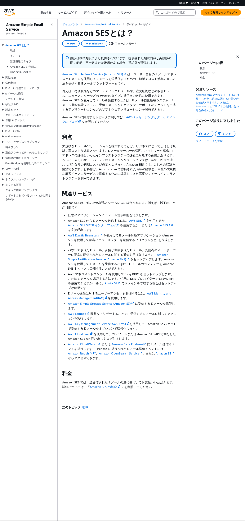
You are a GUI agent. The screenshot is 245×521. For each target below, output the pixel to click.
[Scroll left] (37, 12)
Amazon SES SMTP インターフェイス (93, 225)
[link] (139, 24)
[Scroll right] (134, 12)
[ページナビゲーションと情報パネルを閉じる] (237, 57)
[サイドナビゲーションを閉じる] (51, 24)
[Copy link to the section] (59, 137)
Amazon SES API (162, 225)
